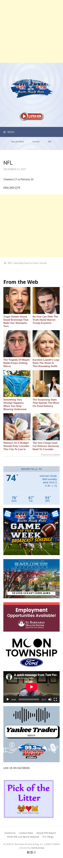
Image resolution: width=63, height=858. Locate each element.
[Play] (7, 699)
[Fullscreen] (55, 699)
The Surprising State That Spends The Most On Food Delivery (46, 402)
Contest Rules (26, 832)
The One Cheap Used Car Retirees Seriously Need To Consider (46, 446)
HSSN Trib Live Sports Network (23, 836)
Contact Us (10, 832)
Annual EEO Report (46, 832)
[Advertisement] (31, 31)
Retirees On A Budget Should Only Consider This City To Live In (16, 446)
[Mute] (50, 699)
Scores (43, 263)
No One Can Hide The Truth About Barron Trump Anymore (45, 319)
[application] (31, 687)
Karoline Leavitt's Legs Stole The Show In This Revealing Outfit (46, 363)
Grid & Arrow (37, 847)
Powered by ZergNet (50, 455)
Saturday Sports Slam (26, 263)
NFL (10, 263)
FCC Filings (48, 836)
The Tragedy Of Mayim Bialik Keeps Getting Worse (16, 363)
